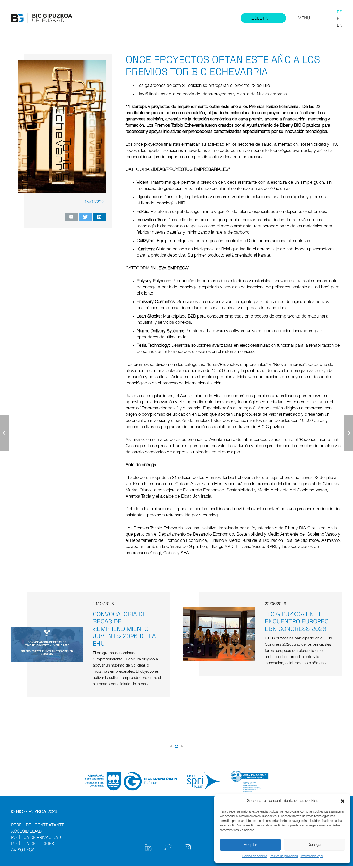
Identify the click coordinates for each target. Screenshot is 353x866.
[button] (342, 801)
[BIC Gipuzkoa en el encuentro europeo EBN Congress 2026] (219, 610)
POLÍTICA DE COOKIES (32, 843)
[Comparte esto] (99, 217)
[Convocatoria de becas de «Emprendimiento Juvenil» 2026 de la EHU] (47, 630)
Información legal (312, 856)
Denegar (315, 845)
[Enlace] (41, 18)
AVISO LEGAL (24, 850)
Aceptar (250, 845)
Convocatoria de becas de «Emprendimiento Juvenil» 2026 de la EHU (124, 628)
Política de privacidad (284, 856)
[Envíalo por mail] (71, 217)
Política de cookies (254, 856)
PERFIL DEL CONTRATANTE (37, 825)
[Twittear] (85, 217)
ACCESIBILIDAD (26, 831)
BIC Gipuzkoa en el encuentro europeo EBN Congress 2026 (297, 621)
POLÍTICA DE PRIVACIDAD (36, 837)
